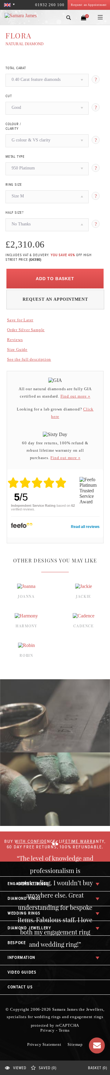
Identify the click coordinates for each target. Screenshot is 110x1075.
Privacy (47, 1030)
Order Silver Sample (26, 329)
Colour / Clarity (13, 126)
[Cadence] (83, 615)
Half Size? (15, 213)
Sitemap (75, 1044)
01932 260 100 (49, 4)
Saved (47, 1068)
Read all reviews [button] (85, 527)
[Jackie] (83, 586)
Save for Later (20, 320)
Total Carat (16, 68)
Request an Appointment (89, 4)
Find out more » (75, 396)
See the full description (29, 359)
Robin (26, 655)
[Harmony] (26, 615)
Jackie (83, 596)
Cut (9, 96)
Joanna (26, 596)
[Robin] (26, 645)
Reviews (15, 339)
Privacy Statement (44, 1044)
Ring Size (14, 185)
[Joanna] (26, 586)
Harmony (26, 625)
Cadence (83, 625)
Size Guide (17, 349)
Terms (64, 1030)
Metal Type (15, 157)
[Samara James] (25, 15)
